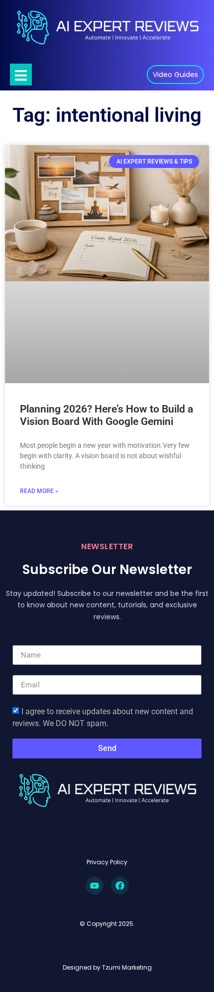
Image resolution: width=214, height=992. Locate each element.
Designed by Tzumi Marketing (107, 967)
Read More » (39, 491)
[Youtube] (95, 886)
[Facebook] (120, 886)
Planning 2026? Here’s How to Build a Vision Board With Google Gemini (106, 415)
